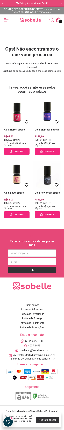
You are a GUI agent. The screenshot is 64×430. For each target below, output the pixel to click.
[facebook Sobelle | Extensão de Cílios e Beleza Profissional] (28, 297)
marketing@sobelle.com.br (34, 350)
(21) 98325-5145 (34, 341)
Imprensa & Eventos (32, 309)
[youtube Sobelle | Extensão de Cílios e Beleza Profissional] (36, 297)
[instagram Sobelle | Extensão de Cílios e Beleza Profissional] (20, 297)
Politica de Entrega (32, 318)
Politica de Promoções (32, 327)
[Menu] (7, 19)
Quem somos (32, 305)
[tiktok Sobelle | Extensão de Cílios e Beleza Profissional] (44, 297)
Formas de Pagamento (32, 323)
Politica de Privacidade (32, 314)
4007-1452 (34, 345)
